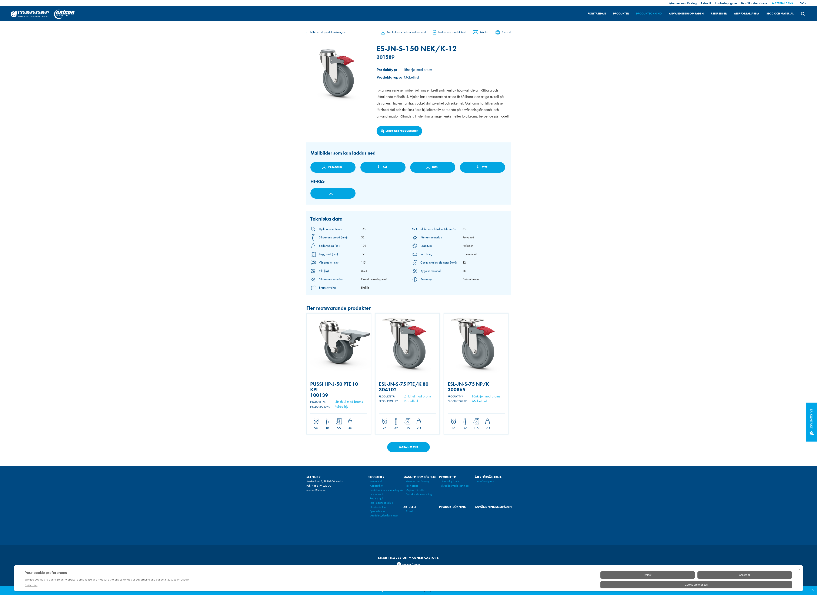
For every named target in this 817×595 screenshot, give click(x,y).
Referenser (719, 13)
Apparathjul (376, 485)
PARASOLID (335, 167)
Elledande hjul (378, 507)
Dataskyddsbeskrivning (419, 494)
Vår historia (412, 485)
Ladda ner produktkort (452, 32)
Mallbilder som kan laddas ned (406, 32)
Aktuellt (705, 3)
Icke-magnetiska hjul (382, 503)
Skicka (484, 32)
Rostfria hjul (376, 498)
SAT (385, 167)
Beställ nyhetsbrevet (754, 3)
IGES (435, 167)
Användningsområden (686, 13)
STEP (484, 167)
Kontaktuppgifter (726, 3)
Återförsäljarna (746, 13)
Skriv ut (506, 32)
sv (802, 3)
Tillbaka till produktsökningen (326, 32)
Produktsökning (649, 13)
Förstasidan (597, 13)
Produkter (621, 13)
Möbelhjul (376, 481)
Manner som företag (683, 3)
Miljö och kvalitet (415, 490)
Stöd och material (780, 13)
